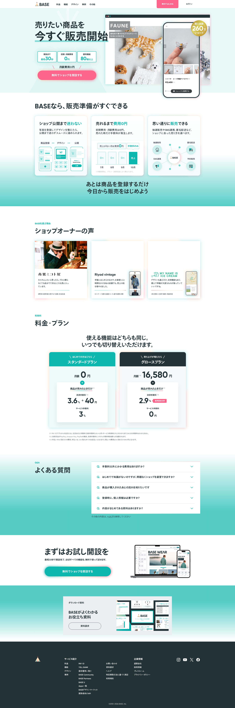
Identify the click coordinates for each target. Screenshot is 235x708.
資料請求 (110, 667)
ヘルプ (110, 516)
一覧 (83, 686)
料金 (66, 663)
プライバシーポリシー (142, 675)
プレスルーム (139, 671)
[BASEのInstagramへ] (178, 660)
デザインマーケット (88, 690)
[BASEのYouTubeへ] (185, 659)
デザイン (67, 671)
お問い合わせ (111, 663)
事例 (66, 675)
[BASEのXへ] (192, 660)
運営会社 (138, 663)
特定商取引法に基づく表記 (117, 675)
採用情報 (138, 667)
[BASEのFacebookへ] (198, 660)
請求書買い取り (85, 671)
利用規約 (110, 678)
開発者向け (85, 693)
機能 (66, 667)
